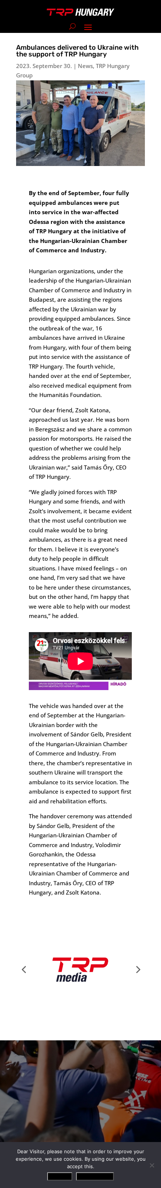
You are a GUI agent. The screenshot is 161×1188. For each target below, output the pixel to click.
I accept (59, 1176)
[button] (23, 969)
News (85, 66)
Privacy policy (95, 1176)
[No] (151, 1165)
